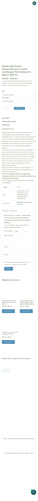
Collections (14, 438)
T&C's (31, 453)
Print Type (5, 98)
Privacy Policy (25, 453)
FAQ (20, 438)
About (5, 438)
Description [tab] (6, 118)
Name (6, 247)
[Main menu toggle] (34, 3)
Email (6, 254)
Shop (9, 438)
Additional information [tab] (9, 121)
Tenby (32, 180)
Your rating (8, 231)
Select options (8, 311)
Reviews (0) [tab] (5, 125)
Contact (24, 438)
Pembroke (8, 183)
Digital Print (20, 202)
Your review (9, 235)
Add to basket (19, 108)
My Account (31, 438)
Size (3, 91)
